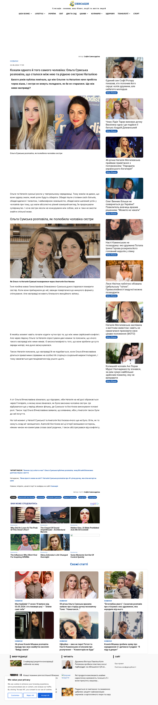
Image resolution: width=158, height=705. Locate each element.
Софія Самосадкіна (92, 56)
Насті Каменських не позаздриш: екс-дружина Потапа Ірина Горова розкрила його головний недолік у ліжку (124, 247)
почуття (82, 497)
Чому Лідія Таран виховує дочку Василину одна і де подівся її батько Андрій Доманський (124, 124)
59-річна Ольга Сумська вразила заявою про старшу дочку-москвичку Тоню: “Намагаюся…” (78, 607)
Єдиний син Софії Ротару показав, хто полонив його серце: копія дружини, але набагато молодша (121, 85)
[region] (30, 688)
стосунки (92, 497)
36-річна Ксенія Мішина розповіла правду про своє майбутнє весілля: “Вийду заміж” (32, 647)
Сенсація (54, 486)
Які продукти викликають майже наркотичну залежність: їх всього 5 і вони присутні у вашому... (91, 678)
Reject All (30, 695)
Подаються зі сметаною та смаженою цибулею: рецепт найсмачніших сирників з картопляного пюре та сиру (93, 692)
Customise (15, 695)
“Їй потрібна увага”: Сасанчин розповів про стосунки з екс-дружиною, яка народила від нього (123, 607)
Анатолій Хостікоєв (26, 497)
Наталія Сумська (54, 497)
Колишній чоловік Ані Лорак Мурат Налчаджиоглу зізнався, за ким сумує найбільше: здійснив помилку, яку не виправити (123, 372)
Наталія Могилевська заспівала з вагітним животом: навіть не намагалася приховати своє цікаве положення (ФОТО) (124, 329)
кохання (40, 497)
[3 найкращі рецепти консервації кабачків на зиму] (16, 663)
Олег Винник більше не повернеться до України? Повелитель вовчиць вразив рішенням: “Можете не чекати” (123, 205)
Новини (14, 61)
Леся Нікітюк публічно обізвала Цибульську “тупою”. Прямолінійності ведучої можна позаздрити (124, 288)
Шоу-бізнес (111, 92)
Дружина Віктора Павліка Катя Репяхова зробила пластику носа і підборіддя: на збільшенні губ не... (91, 664)
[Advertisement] (79, 35)
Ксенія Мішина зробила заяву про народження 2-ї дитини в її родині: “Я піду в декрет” (122, 647)
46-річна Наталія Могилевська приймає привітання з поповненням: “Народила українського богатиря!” (123, 164)
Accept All (45, 695)
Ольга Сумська (70, 497)
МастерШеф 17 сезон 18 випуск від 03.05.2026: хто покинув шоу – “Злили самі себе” (33, 607)
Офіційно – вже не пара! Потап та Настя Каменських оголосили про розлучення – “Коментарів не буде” (77, 647)
